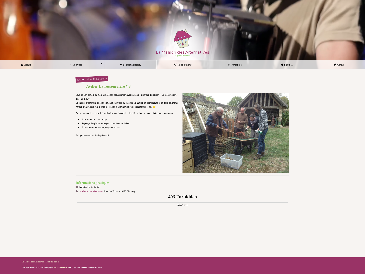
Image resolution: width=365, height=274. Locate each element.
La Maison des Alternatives (182, 52)
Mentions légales (52, 262)
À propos (77, 65)
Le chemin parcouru (132, 65)
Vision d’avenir (184, 65)
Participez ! (237, 65)
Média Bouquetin (60, 267)
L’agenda (288, 65)
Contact (340, 65)
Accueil (27, 65)
